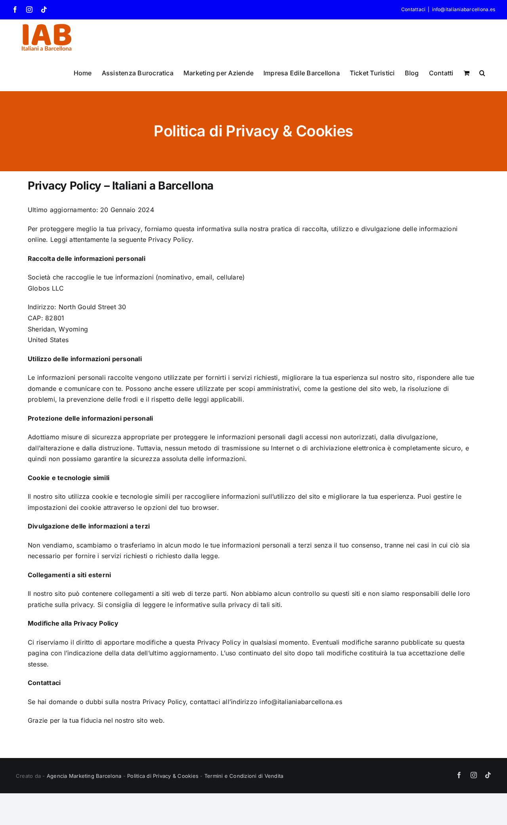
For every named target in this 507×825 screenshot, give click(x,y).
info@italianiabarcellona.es (463, 9)
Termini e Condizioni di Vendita (243, 776)
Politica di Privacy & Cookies (162, 776)
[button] (482, 73)
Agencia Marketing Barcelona (84, 776)
